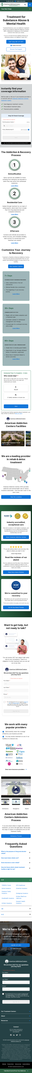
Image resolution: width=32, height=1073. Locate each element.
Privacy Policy (10, 1064)
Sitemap (4, 1064)
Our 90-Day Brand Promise (16, 607)
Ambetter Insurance (21, 888)
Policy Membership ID (8, 129)
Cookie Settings (26, 1064)
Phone (5, 694)
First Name (6, 680)
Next (16, 137)
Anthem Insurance (7, 903)
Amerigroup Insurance (22, 893)
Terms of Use (18, 1064)
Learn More (14, 186)
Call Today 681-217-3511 (16, 41)
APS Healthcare (20, 885)
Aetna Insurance (6, 888)
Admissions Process (16, 836)
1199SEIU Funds (6, 885)
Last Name (6, 687)
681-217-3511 (11, 1)
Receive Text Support (16, 49)
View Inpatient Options (16, 266)
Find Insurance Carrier (8, 122)
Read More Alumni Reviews (16, 572)
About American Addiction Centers (16, 537)
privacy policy (16, 703)
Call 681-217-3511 (16, 945)
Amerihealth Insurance (8, 898)
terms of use (25, 993)
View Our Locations (16, 497)
